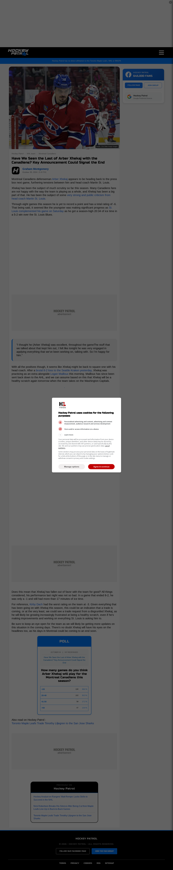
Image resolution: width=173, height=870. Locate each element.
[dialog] (86, 435)
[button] (86, 435)
